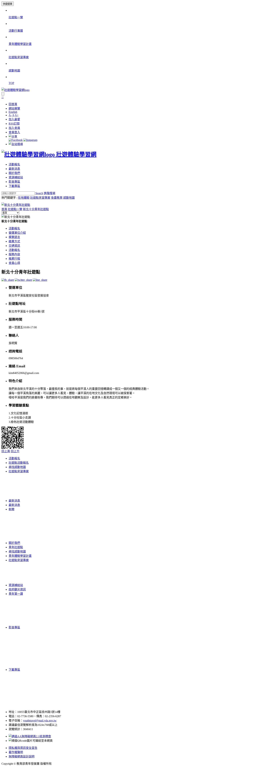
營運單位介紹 (17, 232)
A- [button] (10, 115)
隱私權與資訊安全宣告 (23, 747)
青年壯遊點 (16, 547)
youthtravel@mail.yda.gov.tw (40, 720)
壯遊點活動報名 (19, 462)
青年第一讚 (16, 593)
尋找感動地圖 (17, 467)
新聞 (11, 509)
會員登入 (14, 132)
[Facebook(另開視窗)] (16, 139)
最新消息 (14, 168)
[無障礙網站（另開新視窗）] (30, 736)
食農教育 (56, 197)
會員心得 (14, 262)
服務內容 (14, 254)
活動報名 (14, 164)
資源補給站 (16, 177)
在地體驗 (23, 197)
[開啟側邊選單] (2, 94)
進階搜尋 (49, 193)
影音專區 (14, 181)
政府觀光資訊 (17, 589)
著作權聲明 (16, 752)
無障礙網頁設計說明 (21, 756)
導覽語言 (14, 237)
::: (2, 97)
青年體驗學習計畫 (20, 555)
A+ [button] (16, 115)
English (13, 111)
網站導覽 (14, 108)
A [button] (13, 115)
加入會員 (14, 127)
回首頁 (13, 104)
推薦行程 (14, 258)
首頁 (4, 209)
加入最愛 (14, 119)
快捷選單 (7, 4)
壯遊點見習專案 (40, 197)
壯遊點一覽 (15, 209)
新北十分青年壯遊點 (36, 209)
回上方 (15, 451)
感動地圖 (69, 197)
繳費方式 (14, 241)
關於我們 (14, 173)
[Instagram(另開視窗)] (30, 139)
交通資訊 (14, 245)
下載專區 (14, 186)
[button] (13, 136)
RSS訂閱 (14, 123)
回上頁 (5, 451)
